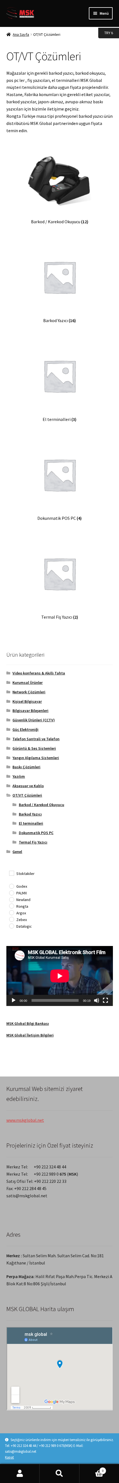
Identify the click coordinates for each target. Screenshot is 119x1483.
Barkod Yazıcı (30, 814)
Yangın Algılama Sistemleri (35, 757)
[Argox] (11, 912)
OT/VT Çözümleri (27, 795)
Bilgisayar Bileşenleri (30, 710)
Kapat (9, 1457)
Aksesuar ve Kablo (28, 785)
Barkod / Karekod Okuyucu (41, 804)
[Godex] (11, 886)
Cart (91, 1469)
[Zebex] (11, 919)
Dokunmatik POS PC (36, 832)
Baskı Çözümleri (26, 766)
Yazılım (18, 776)
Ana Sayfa (21, 34)
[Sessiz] (96, 1000)
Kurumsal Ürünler (27, 682)
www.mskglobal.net (25, 1120)
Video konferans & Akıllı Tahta (38, 673)
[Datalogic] (11, 926)
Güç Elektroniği (25, 729)
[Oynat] (13, 1000)
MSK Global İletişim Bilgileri (30, 1035)
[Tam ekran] (105, 1000)
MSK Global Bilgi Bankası (27, 1023)
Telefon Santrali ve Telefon (36, 738)
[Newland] (11, 899)
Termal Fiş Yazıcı (33, 842)
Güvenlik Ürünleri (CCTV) (33, 719)
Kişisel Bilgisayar (27, 701)
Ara (59, 1473)
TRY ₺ (105, 32)
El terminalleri (31, 823)
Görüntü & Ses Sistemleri (34, 748)
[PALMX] (11, 892)
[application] (59, 976)
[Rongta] (11, 906)
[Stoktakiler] (11, 873)
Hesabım (20, 1473)
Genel (17, 851)
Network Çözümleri (28, 691)
